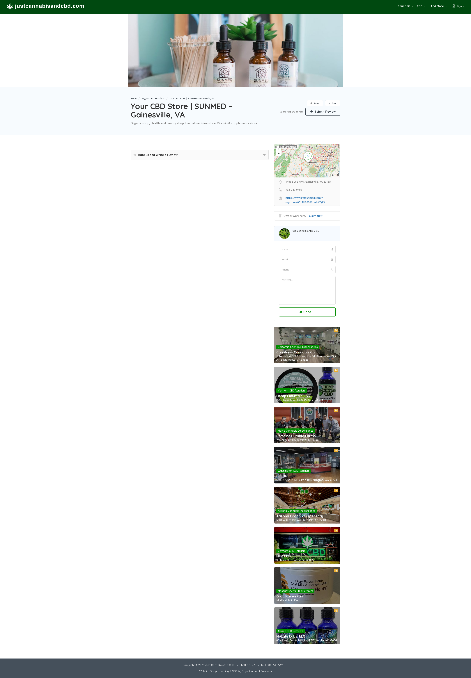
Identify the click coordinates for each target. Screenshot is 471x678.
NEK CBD (283, 556)
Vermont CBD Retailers (291, 390)
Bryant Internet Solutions (257, 671)
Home (134, 98)
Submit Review (325, 111)
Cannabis (404, 6)
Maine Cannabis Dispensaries (295, 430)
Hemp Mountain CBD (293, 396)
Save (334, 103)
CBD (419, 6)
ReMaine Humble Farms (296, 436)
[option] (235, 50)
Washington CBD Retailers (293, 470)
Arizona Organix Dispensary (299, 516)
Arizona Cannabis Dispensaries (296, 510)
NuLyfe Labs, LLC (290, 636)
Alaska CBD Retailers (290, 631)
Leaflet (332, 174)
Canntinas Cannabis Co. (295, 352)
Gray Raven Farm (291, 596)
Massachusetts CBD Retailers (295, 591)
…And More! (437, 6)
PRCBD (281, 476)
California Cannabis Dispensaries (298, 347)
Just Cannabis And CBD (305, 230)
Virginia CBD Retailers (152, 98)
